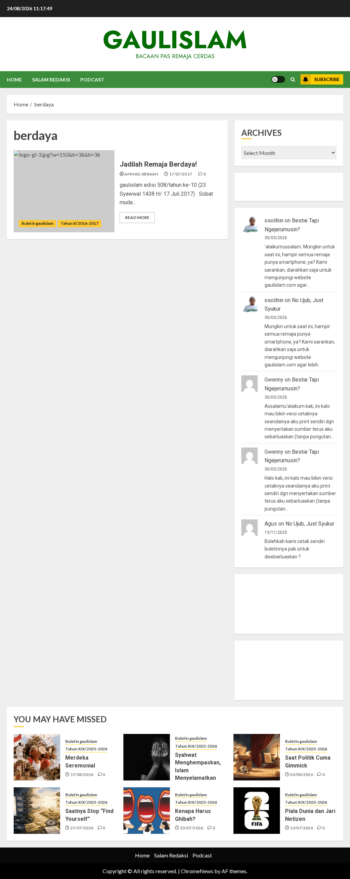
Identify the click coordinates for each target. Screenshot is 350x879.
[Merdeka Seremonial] (37, 757)
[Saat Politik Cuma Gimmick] (256, 757)
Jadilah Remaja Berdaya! (158, 164)
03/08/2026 (301, 774)
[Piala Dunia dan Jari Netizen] (256, 810)
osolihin (274, 220)
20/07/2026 (191, 827)
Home (14, 79)
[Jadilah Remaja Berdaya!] (64, 191)
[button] (292, 79)
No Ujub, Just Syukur (309, 523)
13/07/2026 (301, 827)
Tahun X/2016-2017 (79, 223)
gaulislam (175, 39)
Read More (137, 217)
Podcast (92, 79)
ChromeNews (197, 871)
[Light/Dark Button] (278, 79)
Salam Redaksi (51, 79)
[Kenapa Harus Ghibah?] (146, 810)
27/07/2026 (82, 827)
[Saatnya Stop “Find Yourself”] (37, 810)
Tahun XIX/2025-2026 (86, 748)
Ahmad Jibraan (141, 174)
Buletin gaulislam (37, 223)
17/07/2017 (180, 174)
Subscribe (327, 79)
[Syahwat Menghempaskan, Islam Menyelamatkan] (146, 757)
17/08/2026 (82, 774)
